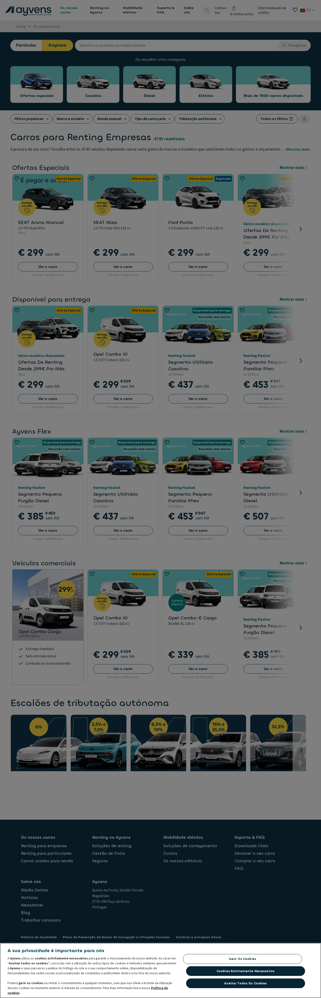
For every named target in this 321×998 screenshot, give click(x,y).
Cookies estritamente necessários (245, 971)
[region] (160, 970)
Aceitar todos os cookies (245, 983)
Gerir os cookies (242, 959)
